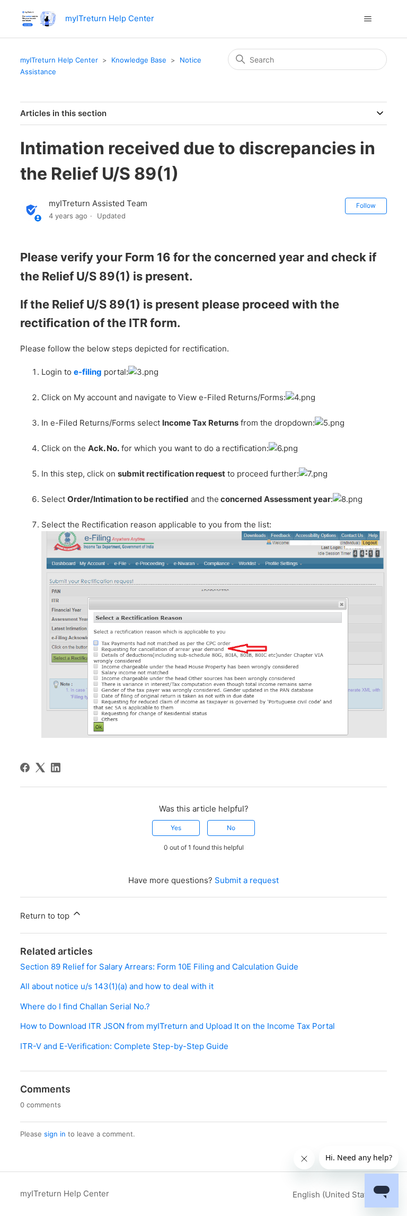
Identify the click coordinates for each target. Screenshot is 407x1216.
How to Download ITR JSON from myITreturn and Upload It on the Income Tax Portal (177, 1026)
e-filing (88, 372)
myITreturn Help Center (59, 60)
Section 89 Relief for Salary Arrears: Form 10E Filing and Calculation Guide (159, 967)
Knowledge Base (138, 60)
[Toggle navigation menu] (368, 19)
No (231, 828)
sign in (55, 1134)
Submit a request (247, 880)
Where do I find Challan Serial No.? (85, 1006)
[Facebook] (25, 767)
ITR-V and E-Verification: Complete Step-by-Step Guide (124, 1046)
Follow (366, 205)
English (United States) (337, 1194)
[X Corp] (40, 767)
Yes (176, 828)
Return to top (46, 916)
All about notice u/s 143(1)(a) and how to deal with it (117, 986)
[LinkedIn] (55, 767)
